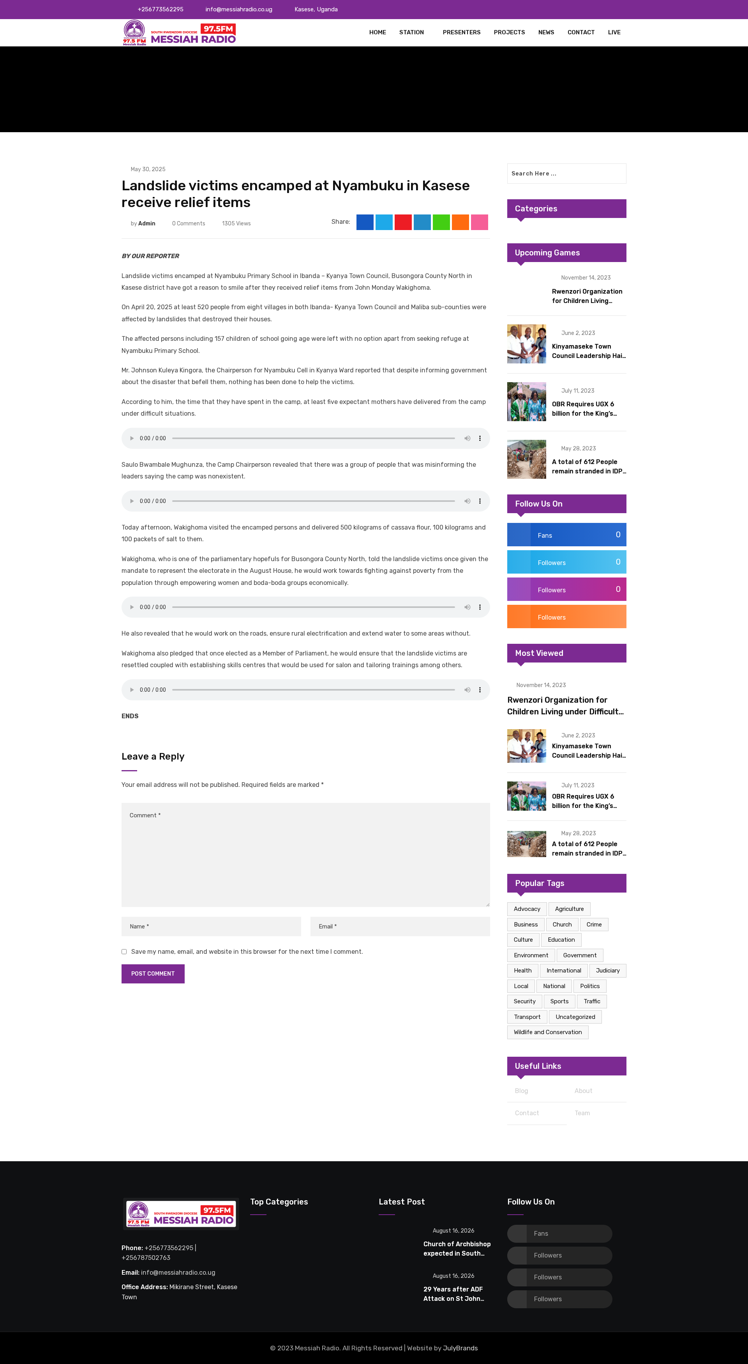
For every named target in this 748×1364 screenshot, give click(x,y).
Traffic (592, 1001)
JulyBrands (460, 1348)
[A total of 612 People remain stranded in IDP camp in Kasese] (526, 459)
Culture (523, 939)
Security (525, 1001)
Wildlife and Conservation (548, 1032)
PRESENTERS (462, 32)
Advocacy (527, 908)
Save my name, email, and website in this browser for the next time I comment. (247, 951)
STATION (411, 32)
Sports (559, 1001)
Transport (527, 1016)
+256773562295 (160, 9)
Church (562, 924)
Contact (527, 1113)
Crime (594, 924)
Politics (590, 986)
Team (582, 1113)
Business (526, 924)
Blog (521, 1091)
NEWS (546, 32)
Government (580, 955)
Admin (146, 223)
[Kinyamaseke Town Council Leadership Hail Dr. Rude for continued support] (526, 343)
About (584, 1091)
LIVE (614, 32)
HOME (377, 32)
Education (561, 939)
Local (521, 986)
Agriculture (569, 908)
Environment (531, 955)
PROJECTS (509, 32)
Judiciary (608, 970)
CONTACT (581, 32)
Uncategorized (575, 1016)
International (564, 970)
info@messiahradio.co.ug (239, 9)
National (554, 986)
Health (523, 970)
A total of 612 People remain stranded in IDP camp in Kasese (587, 471)
